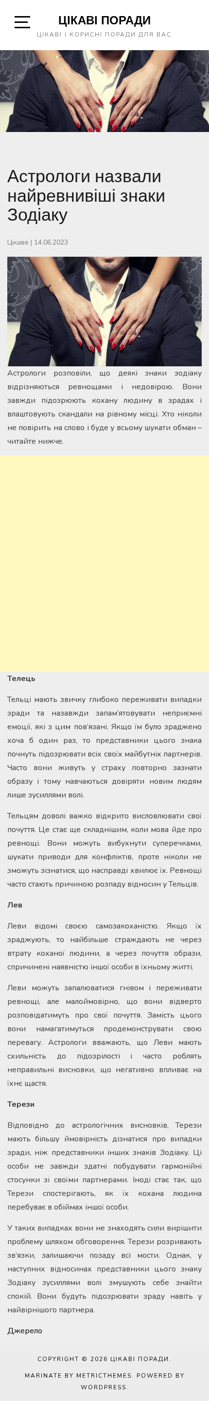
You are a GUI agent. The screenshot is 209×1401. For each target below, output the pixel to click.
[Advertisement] (104, 563)
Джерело (24, 1330)
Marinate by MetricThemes (78, 1376)
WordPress (103, 1387)
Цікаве (18, 242)
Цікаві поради (104, 20)
